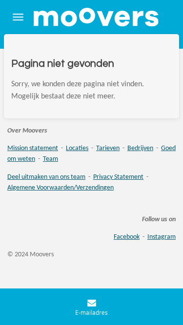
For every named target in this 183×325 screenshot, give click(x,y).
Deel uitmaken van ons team (46, 177)
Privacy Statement (118, 177)
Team (50, 159)
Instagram (161, 237)
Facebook (127, 237)
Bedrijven (140, 148)
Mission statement (32, 148)
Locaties (77, 148)
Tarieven (108, 148)
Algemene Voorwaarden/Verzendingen (60, 187)
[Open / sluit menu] (18, 17)
